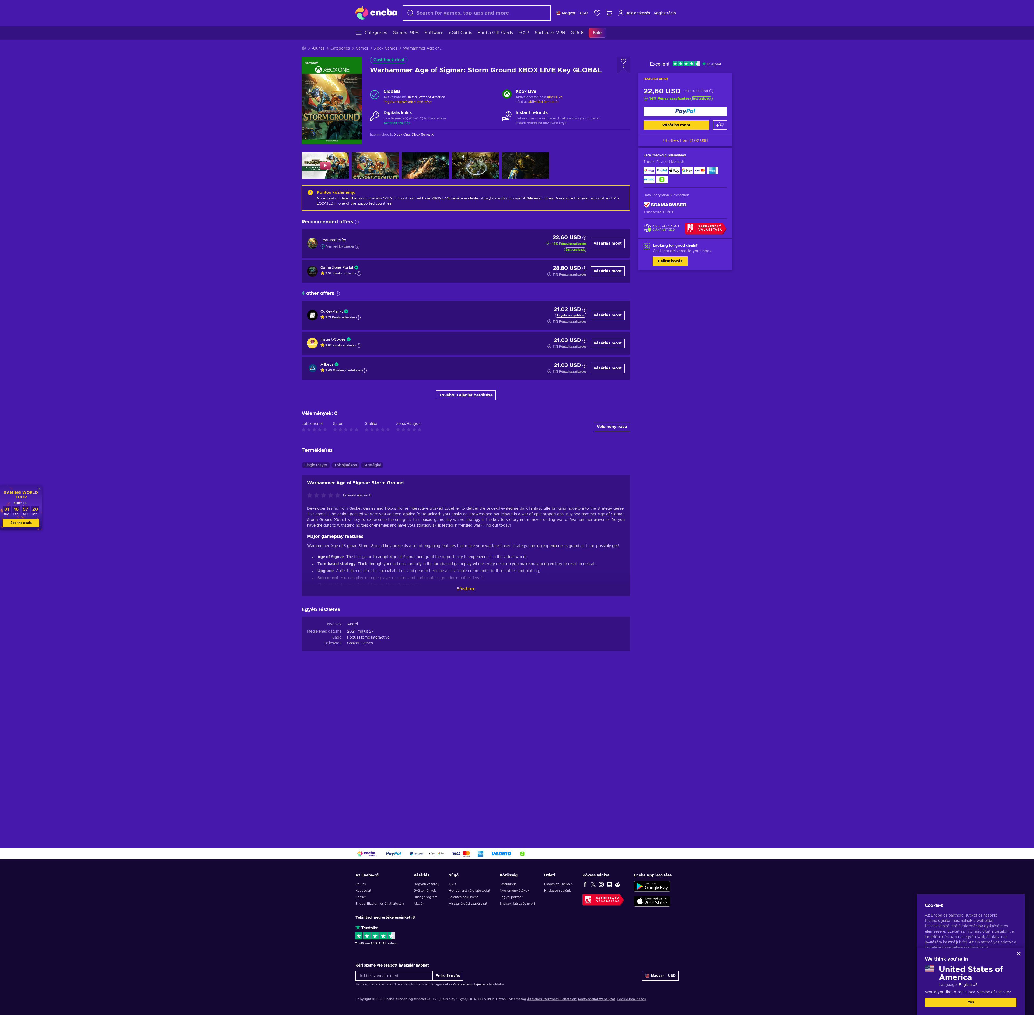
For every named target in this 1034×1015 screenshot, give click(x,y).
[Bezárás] (1019, 954)
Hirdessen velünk (557, 890)
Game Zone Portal (336, 268)
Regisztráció (665, 13)
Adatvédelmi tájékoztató (472, 984)
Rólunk (360, 884)
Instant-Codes (332, 339)
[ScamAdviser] (665, 205)
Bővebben (466, 589)
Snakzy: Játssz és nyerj (517, 903)
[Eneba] (376, 12)
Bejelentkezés (638, 13)
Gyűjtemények (425, 890)
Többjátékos (345, 465)
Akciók (419, 903)
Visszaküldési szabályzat (468, 903)
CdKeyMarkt (331, 311)
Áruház (318, 48)
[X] (593, 884)
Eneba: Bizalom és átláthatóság (379, 903)
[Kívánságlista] (597, 13)
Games (362, 48)
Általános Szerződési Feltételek (551, 999)
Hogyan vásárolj (426, 884)
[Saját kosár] (609, 13)
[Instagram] (601, 884)
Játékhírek (508, 884)
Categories (340, 48)
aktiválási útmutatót (543, 101)
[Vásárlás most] (685, 111)
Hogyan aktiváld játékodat (469, 890)
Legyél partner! (511, 897)
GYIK (452, 884)
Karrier (360, 897)
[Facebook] (585, 884)
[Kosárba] (720, 125)
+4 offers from (685, 141)
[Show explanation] (359, 273)
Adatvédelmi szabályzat (596, 999)
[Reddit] (617, 884)
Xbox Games (385, 48)
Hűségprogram (426, 897)
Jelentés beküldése (463, 897)
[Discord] (609, 884)
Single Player (315, 465)
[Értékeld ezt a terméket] (325, 495)
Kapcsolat (363, 890)
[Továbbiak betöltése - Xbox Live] (507, 94)
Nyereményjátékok (514, 890)
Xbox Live (555, 97)
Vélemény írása (612, 427)
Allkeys (326, 364)
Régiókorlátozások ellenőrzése (407, 102)
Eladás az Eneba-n (558, 884)
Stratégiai (372, 465)
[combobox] (477, 13)
